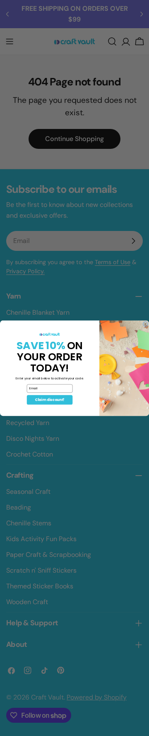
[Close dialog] (145, 323)
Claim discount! (49, 399)
